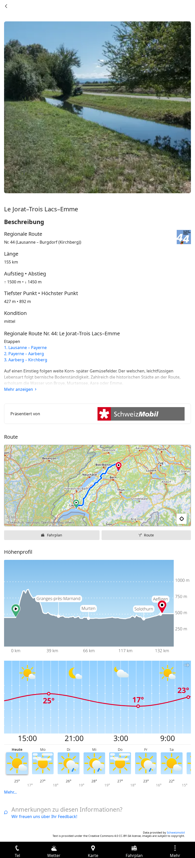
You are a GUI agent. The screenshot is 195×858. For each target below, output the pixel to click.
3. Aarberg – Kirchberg (25, 360)
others (69, 522)
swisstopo (32, 522)
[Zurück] (6, 6)
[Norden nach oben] (167, 519)
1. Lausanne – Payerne (25, 347)
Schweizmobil (176, 832)
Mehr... (10, 792)
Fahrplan (54, 535)
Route (149, 535)
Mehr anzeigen (18, 389)
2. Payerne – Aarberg (24, 353)
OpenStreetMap (52, 522)
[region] (97, 485)
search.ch (17, 522)
